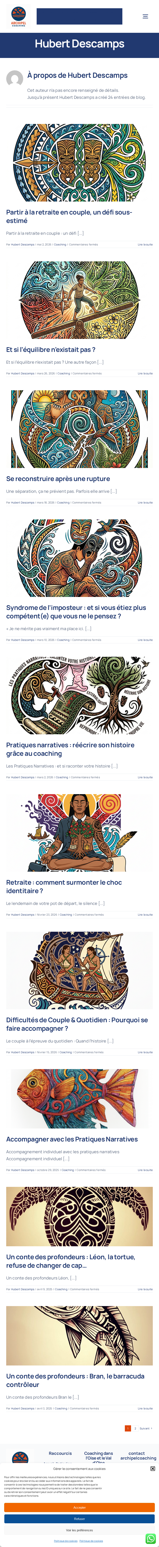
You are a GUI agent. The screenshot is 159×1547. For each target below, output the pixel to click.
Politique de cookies (65, 1541)
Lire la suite (145, 244)
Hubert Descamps (22, 244)
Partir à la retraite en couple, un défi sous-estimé (69, 216)
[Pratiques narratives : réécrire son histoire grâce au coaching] (79, 695)
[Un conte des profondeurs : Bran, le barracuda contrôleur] (79, 1335)
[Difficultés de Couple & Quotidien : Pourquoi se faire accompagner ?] (79, 970)
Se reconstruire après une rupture (58, 478)
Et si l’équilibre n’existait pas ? (50, 349)
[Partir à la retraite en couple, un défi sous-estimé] (79, 163)
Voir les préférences (79, 1530)
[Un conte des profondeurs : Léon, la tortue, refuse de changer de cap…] (79, 1216)
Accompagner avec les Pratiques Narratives (72, 1138)
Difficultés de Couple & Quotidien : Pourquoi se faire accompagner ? (77, 1024)
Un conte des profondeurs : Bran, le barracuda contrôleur (75, 1380)
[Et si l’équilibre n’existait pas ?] (79, 300)
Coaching (60, 244)
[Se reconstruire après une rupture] (79, 429)
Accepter (79, 1507)
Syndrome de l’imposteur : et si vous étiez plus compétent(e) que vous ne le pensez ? (76, 611)
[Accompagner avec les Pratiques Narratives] (79, 1098)
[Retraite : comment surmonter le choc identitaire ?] (79, 833)
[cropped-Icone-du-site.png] (18, 6)
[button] (153, 1469)
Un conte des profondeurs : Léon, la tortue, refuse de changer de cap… (71, 1261)
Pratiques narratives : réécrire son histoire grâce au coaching (70, 749)
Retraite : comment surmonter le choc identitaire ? (64, 886)
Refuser (79, 1519)
